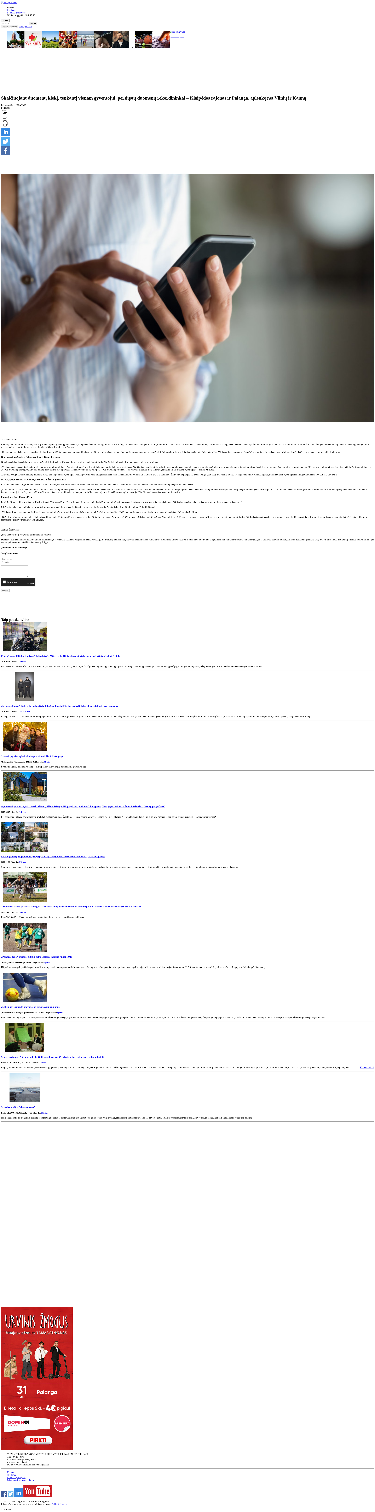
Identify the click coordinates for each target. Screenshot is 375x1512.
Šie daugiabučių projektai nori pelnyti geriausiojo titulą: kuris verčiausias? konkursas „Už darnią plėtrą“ (53, 856)
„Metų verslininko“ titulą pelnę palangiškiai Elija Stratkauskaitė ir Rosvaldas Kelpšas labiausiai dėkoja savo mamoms (59, 706)
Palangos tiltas (25, 26)
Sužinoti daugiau (59, 1504)
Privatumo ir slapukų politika (20, 1480)
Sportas (47, 962)
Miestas (22, 661)
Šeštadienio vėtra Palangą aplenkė (18, 1107)
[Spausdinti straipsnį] (4, 126)
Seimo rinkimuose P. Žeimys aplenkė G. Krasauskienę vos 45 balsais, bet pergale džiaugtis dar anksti (52, 1057)
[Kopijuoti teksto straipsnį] (4, 118)
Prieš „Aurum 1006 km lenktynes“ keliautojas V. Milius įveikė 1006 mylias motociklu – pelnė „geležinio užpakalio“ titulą (60, 656)
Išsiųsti (5, 591)
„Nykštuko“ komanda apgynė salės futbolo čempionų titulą (30, 1007)
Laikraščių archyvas (16, 12)
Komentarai (367, 1067)
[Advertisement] (187, 73)
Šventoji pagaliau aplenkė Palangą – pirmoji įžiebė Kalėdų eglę (32, 756)
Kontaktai (11, 10)
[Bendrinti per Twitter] (5, 145)
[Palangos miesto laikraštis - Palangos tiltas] (9, 2)
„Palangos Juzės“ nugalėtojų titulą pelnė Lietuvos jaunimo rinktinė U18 (36, 957)
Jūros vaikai (24, 712)
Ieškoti (33, 24)
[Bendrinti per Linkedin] (5, 135)
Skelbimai (11, 1475)
